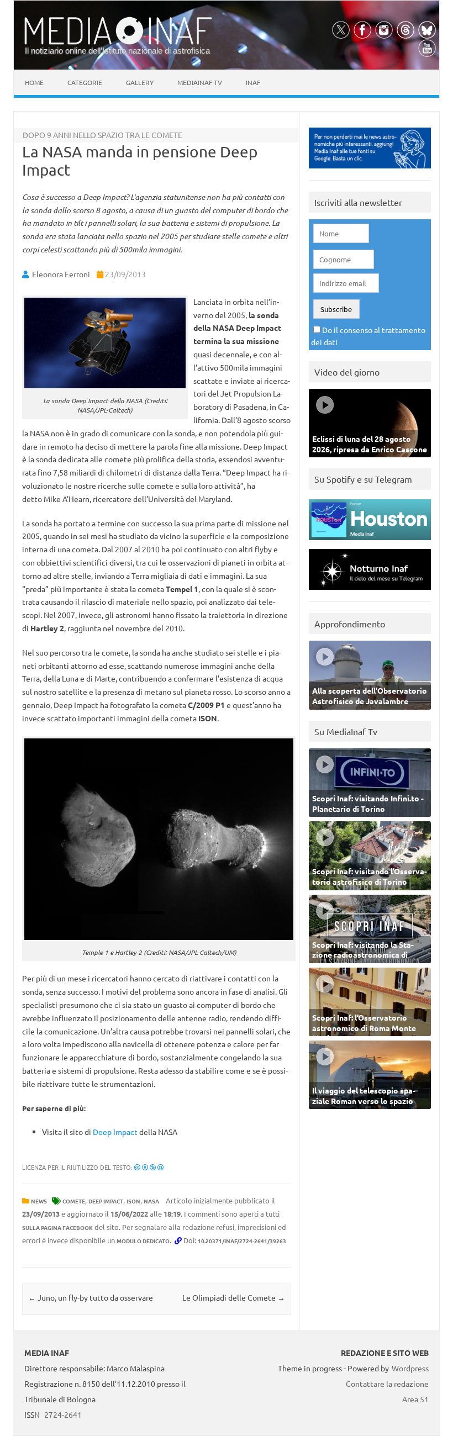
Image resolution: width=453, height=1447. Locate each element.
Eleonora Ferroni (61, 274)
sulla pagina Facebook (57, 1227)
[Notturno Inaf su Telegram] (370, 592)
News (39, 1201)
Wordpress (410, 1368)
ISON (133, 1201)
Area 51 (415, 1399)
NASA (151, 1201)
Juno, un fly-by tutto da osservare (90, 1297)
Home (34, 82)
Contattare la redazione (387, 1383)
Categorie (84, 82)
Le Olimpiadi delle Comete (233, 1297)
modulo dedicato (143, 1241)
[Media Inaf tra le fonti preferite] (370, 171)
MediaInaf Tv (199, 82)
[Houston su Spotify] (370, 542)
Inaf (253, 82)
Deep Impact (115, 1132)
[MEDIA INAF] (118, 42)
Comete (73, 1201)
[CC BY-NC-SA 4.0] (149, 1167)
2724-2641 (63, 1414)
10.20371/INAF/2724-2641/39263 (242, 1241)
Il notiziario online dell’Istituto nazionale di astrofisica (117, 50)
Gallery (140, 82)
